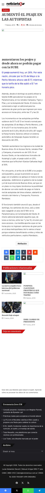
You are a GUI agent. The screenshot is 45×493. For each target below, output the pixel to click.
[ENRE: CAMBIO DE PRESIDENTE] (33, 309)
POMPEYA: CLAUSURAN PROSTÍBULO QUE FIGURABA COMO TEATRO (31, 290)
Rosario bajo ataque (10, 315)
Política (5, 10)
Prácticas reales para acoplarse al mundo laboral (22, 416)
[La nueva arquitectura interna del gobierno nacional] (12, 278)
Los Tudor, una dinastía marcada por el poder (20, 439)
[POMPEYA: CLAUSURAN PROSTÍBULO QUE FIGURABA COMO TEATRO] (33, 278)
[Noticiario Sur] (15, 4)
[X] (12, 252)
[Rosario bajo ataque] (12, 307)
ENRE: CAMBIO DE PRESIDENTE (31, 320)
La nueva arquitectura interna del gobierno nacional (11, 288)
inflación (23, 243)
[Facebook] (6, 252)
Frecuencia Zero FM (12, 404)
